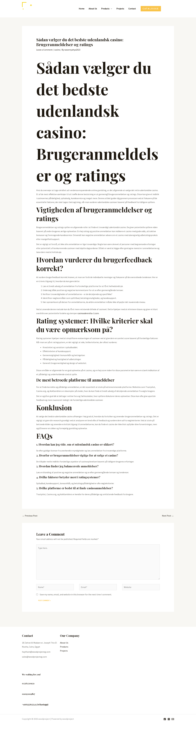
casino (57, 49)
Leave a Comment (44, 49)
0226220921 (28, 683)
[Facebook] (165, 9)
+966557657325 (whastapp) (35, 704)
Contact (132, 8)
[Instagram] (169, 9)
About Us (93, 8)
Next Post (168, 515)
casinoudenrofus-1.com (88, 313)
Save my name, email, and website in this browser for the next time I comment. (76, 594)
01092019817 (28, 694)
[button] (151, 8)
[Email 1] (173, 9)
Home (81, 8)
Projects (120, 8)
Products (105, 8)
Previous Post (29, 515)
